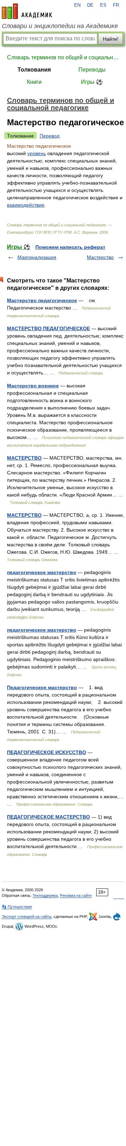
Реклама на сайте (76, 895)
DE (90, 5)
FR (116, 5)
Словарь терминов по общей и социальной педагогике (63, 57)
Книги (34, 82)
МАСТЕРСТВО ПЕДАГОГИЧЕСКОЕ (48, 328)
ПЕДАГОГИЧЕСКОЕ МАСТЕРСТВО (48, 817)
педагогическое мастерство (41, 572)
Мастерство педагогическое (42, 300)
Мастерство (100, 257)
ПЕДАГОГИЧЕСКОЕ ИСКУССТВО (46, 752)
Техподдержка (45, 895)
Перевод (49, 136)
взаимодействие (25, 205)
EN (77, 5)
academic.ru (27, 11)
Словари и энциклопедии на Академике (60, 25)
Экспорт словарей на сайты (26, 916)
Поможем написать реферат (70, 247)
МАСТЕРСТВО (24, 458)
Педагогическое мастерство (42, 687)
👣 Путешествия (17, 907)
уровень (36, 153)
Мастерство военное (33, 385)
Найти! (110, 39)
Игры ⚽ (92, 82)
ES (103, 5)
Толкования (34, 70)
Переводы (92, 70)
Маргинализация (37, 257)
